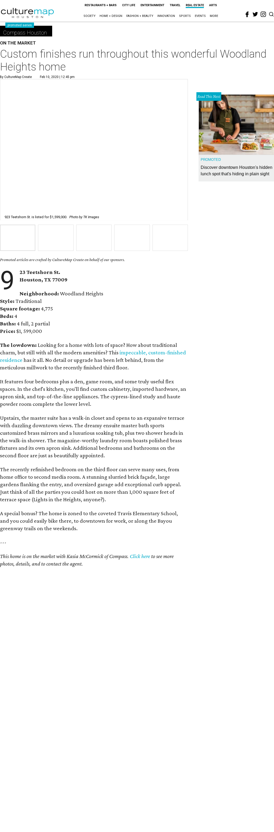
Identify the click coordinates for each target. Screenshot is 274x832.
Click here (140, 556)
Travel (175, 5)
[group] (17, 238)
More (214, 16)
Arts (213, 5)
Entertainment (152, 5)
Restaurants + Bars (101, 5)
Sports (185, 16)
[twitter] (255, 14)
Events (200, 16)
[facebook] (247, 14)
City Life (128, 5)
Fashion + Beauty (139, 16)
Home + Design (111, 16)
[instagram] (263, 14)
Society (89, 16)
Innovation (166, 16)
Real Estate (195, 5)
